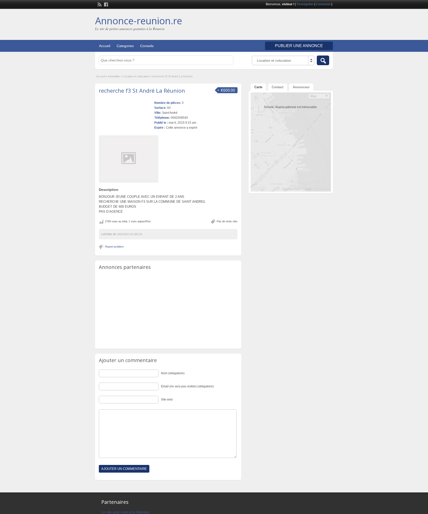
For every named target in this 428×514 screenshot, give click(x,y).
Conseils (147, 46)
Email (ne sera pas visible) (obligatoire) (187, 386)
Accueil (104, 46)
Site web (167, 399)
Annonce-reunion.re (138, 20)
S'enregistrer (305, 4)
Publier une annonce (299, 46)
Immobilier (114, 76)
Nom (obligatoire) (173, 373)
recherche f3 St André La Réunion (142, 90)
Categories (125, 46)
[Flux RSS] (99, 4)
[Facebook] (105, 4)
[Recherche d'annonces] (323, 60)
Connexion (323, 4)
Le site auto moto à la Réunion (125, 512)
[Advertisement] (275, 25)
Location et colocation (136, 76)
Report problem (114, 246)
